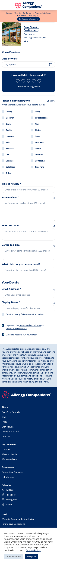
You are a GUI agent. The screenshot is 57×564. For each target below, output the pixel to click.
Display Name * (11, 302)
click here (47, 376)
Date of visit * (10, 59)
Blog (4, 417)
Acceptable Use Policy (16, 329)
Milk (8, 143)
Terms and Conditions (30, 325)
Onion (38, 149)
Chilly (37, 112)
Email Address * (11, 289)
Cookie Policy (33, 550)
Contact (6, 437)
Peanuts (39, 155)
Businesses (8, 467)
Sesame (9, 161)
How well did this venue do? (29, 75)
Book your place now (28, 19)
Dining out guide (10, 432)
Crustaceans (41, 118)
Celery (9, 112)
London (6, 449)
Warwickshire (9, 459)
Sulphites (10, 167)
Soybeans (40, 161)
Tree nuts (39, 167)
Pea (7, 155)
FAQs (4, 422)
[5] (39, 81)
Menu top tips (10, 225)
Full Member (8, 477)
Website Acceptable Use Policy (18, 519)
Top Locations (9, 445)
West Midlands (9, 454)
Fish (37, 124)
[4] (34, 81)
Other (9, 173)
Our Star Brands (11, 412)
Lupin (37, 136)
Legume (10, 136)
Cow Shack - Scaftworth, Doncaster (31, 29)
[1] (18, 81)
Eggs (8, 124)
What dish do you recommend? (21, 264)
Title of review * (11, 184)
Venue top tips (11, 245)
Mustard (10, 149)
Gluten (38, 130)
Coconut (10, 118)
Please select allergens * (17, 101)
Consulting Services (12, 472)
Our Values (8, 427)
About (5, 407)
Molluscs (39, 143)
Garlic (9, 130)
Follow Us (6, 485)
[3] (28, 81)
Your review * (10, 197)
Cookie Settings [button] (13, 557)
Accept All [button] (31, 557)
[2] (23, 81)
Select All (51, 101)
